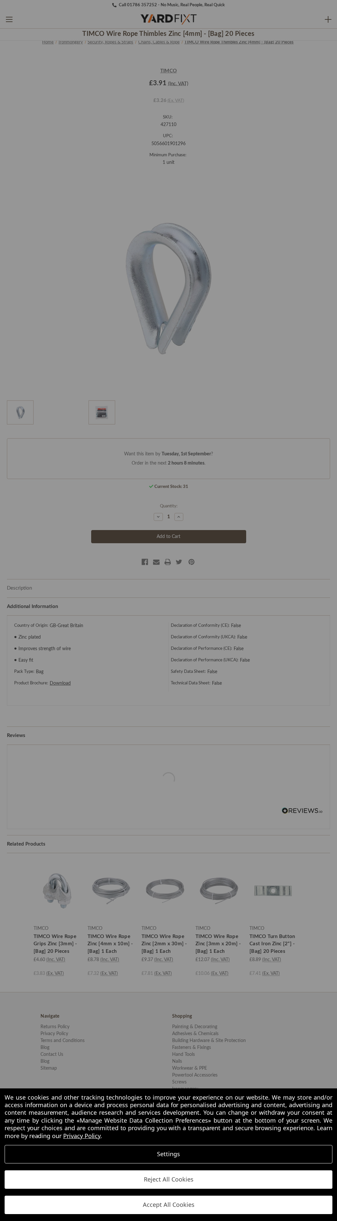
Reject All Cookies (169, 1179)
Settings (168, 1154)
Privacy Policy (81, 1136)
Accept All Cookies (168, 1204)
